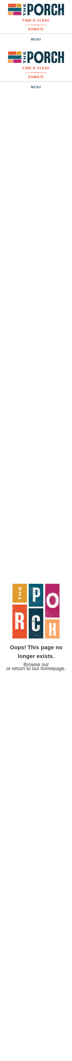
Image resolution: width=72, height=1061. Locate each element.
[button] (36, 40)
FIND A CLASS (36, 20)
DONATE (36, 29)
